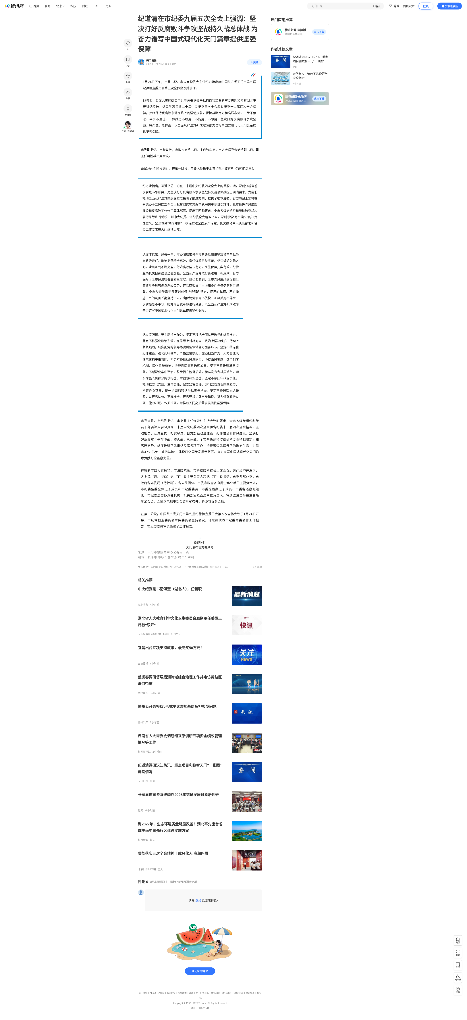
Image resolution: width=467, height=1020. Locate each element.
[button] (319, 32)
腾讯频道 (250, 992)
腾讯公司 (195, 1008)
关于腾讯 (143, 992)
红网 (140, 810)
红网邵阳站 (144, 751)
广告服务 (204, 992)
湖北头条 (143, 604)
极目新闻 (143, 840)
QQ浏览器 (238, 992)
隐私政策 (182, 992)
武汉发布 (143, 693)
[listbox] (200, 724)
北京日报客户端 (147, 869)
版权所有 (204, 1008)
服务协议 (171, 992)
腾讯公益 (226, 992)
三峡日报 (143, 663)
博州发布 (143, 722)
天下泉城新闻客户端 (149, 634)
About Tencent (157, 992)
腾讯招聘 (215, 992)
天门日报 (143, 781)
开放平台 (193, 992)
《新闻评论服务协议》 (187, 881)
